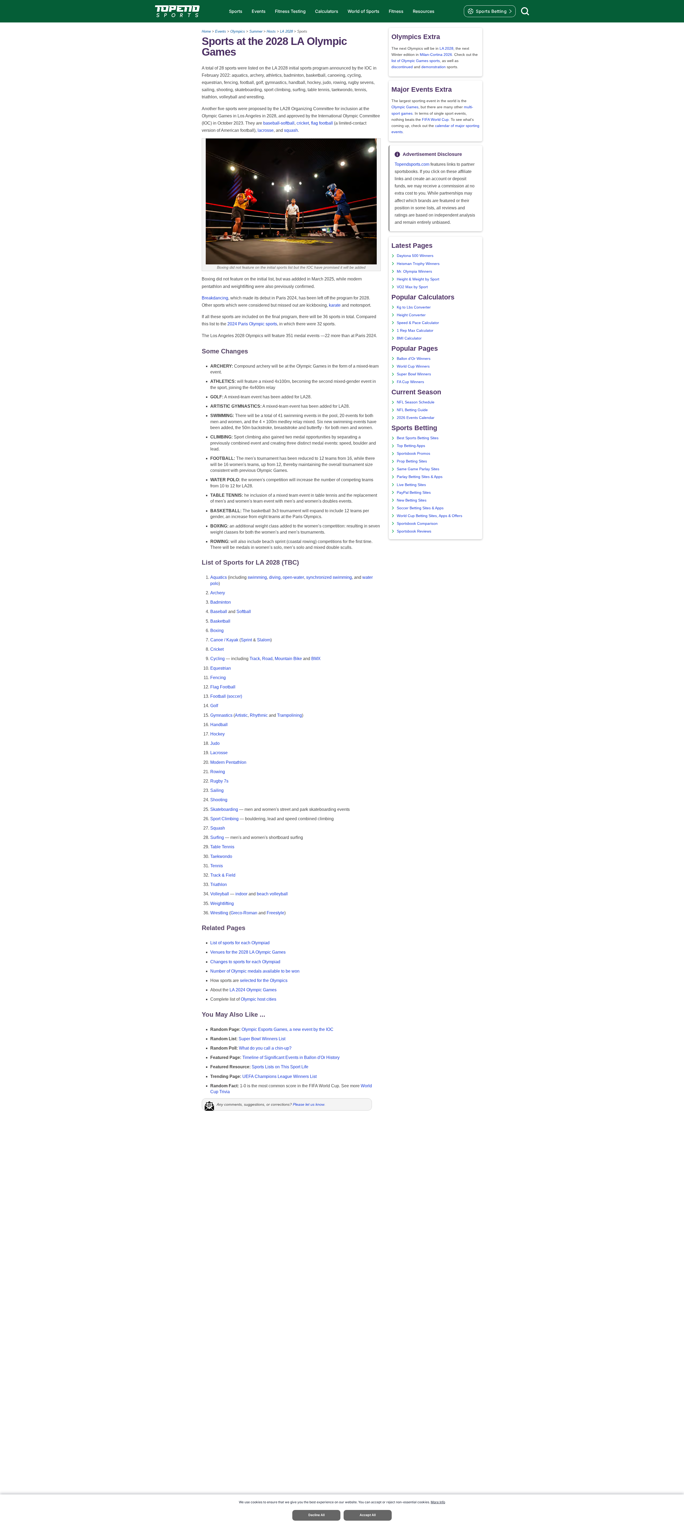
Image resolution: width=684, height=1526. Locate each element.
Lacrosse (219, 752)
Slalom (263, 640)
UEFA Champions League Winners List (279, 1076)
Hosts (271, 31)
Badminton (220, 602)
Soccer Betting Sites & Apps (420, 508)
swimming (257, 577)
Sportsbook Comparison (417, 524)
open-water (293, 577)
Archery (217, 593)
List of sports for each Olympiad (240, 943)
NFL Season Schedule (415, 402)
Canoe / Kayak (224, 640)
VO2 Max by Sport (412, 287)
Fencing (218, 677)
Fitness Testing (290, 11)
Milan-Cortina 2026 (436, 55)
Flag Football (222, 687)
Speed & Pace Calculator (418, 323)
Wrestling (219, 913)
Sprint (246, 640)
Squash (217, 828)
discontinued (402, 67)
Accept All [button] (368, 1515)
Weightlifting (222, 903)
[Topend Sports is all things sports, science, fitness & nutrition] (177, 11)
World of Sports (363, 11)
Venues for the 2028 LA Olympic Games (248, 952)
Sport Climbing (224, 818)
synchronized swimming (329, 577)
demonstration (433, 67)
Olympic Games (404, 107)
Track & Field (222, 875)
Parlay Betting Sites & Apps (419, 477)
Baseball (218, 611)
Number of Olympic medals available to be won (255, 971)
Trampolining (289, 715)
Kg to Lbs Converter (414, 307)
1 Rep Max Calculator (415, 331)
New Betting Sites (411, 500)
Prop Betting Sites (412, 461)
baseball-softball (278, 123)
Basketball (220, 621)
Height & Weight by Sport (418, 279)
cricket (303, 123)
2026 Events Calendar (415, 418)
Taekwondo (221, 856)
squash (291, 130)
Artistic (241, 715)
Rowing (217, 771)
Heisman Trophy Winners (418, 264)
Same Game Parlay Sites (418, 469)
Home (206, 31)
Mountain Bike (288, 658)
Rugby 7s (219, 781)
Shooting (218, 799)
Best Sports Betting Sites (417, 438)
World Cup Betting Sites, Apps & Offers (429, 516)
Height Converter (411, 315)
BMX (316, 658)
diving (275, 577)
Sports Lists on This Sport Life (280, 1067)
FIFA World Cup (435, 120)
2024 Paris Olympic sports (252, 324)
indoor (241, 894)
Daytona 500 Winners (415, 256)
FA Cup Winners (410, 382)
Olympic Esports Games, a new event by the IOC (287, 1029)
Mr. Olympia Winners (414, 271)
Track (255, 658)
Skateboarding (224, 809)
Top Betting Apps (411, 446)
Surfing (217, 837)
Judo (215, 743)
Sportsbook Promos (413, 454)
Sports (235, 11)
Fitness (396, 11)
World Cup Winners (413, 366)
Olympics (237, 31)
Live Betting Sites (411, 485)
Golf (214, 705)
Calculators (326, 11)
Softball (243, 611)
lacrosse (266, 130)
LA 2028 (286, 31)
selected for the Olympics (263, 980)
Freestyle (275, 913)
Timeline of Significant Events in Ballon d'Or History (291, 1057)
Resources (423, 11)
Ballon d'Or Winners (413, 359)
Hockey (217, 734)
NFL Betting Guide (412, 410)
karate (335, 305)
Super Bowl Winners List (262, 1038)
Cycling (217, 658)
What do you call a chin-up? (265, 1048)
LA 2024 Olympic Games (253, 990)
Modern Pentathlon (228, 762)
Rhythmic (259, 715)
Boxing (217, 630)
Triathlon (218, 884)
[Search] (525, 11)
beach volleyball (272, 894)
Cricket (217, 649)
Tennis (216, 866)
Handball (219, 724)
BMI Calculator (409, 338)
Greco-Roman (244, 913)
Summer (255, 31)
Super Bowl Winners (414, 374)
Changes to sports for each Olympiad (245, 961)
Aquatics (218, 577)
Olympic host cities (258, 999)
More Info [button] (438, 1502)
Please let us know (308, 1104)
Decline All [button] (316, 1515)
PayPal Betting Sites (414, 493)
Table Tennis (222, 847)
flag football (322, 123)
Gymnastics (221, 715)
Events (259, 11)
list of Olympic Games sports (415, 61)
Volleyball (219, 894)
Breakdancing (215, 298)
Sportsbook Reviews (414, 531)
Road (267, 658)
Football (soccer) (226, 696)
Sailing (217, 790)
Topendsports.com (412, 164)
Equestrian (220, 668)
